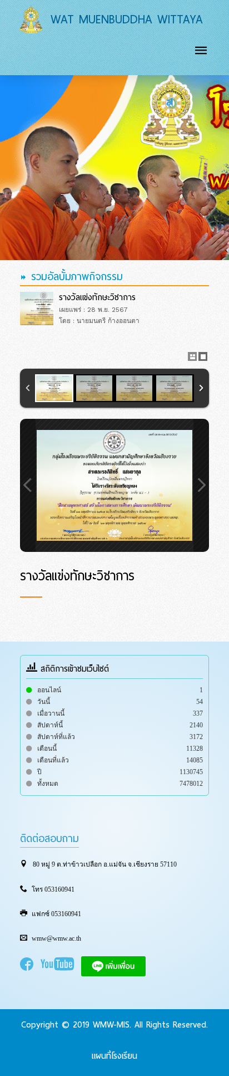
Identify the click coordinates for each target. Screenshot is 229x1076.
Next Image (201, 485)
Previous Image (28, 485)
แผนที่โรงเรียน (114, 1056)
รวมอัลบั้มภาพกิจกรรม (75, 276)
